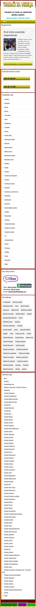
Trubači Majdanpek (9, 475)
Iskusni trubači (25, 306)
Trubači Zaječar (8, 581)
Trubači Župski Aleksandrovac (13, 590)
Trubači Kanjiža (8, 437)
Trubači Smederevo (10, 511)
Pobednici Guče (7, 322)
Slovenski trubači (25, 329)
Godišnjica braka (8, 306)
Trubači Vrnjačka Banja (11, 564)
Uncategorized (8, 240)
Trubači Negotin (8, 481)
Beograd (7, 103)
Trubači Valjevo (8, 552)
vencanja (18, 365)
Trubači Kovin (8, 452)
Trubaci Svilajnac (9, 537)
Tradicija (7, 220)
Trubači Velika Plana (10, 558)
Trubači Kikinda (8, 440)
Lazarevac (6, 310)
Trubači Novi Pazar (9, 487)
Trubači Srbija (8, 523)
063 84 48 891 (12, 18)
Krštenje (6, 143)
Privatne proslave (9, 183)
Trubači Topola (8, 543)
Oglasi (6, 167)
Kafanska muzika (9, 139)
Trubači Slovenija (8, 345)
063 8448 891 (16, 602)
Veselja (17, 369)
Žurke (6, 264)
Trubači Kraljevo (9, 458)
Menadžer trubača (9, 155)
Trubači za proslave (22, 349)
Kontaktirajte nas (9, 384)
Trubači (29, 333)
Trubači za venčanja (22, 357)
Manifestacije (8, 147)
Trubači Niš (7, 484)
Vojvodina (7, 260)
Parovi (21, 318)
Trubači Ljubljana (20, 341)
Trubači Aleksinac (9, 393)
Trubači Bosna (19, 337)
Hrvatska (7, 127)
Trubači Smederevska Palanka (13, 514)
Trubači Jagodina (9, 434)
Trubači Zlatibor (8, 584)
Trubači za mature (9, 228)
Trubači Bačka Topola (10, 402)
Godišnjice (7, 123)
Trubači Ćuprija (8, 423)
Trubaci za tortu (19, 333)
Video (6, 256)
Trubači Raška (8, 502)
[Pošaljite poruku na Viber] (11, 282)
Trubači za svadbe (24, 353)
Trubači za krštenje (8, 349)
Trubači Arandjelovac (10, 396)
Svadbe (6, 212)
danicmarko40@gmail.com (17, 292)
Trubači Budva (8, 417)
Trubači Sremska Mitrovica (12, 529)
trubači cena (29, 337)
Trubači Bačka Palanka (11, 399)
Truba (11, 333)
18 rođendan (6, 302)
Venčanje (26, 365)
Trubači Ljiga (8, 473)
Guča (16, 306)
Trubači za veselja (22, 361)
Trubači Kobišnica (9, 446)
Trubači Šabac (8, 508)
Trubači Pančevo (9, 493)
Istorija (6, 131)
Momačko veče (8, 159)
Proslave (7, 188)
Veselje (24, 369)
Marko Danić (8, 151)
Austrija (6, 99)
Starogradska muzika (10, 208)
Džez (6, 119)
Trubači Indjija (8, 431)
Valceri (6, 244)
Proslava (17, 322)
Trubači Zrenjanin (9, 587)
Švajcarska (7, 216)
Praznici (6, 180)
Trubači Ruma (8, 505)
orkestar (29, 314)
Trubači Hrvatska (8, 341)
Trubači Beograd (8, 337)
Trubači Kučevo (8, 464)
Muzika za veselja (8, 314)
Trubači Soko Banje (10, 517)
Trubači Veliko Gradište (11, 561)
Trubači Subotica (9, 534)
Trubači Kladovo (9, 443)
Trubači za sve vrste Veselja (12, 575)
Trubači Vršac (8, 567)
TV (5, 236)
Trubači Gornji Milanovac (11, 428)
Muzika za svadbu (26, 310)
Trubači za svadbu (8, 357)
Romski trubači (7, 329)
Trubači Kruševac (9, 461)
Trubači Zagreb (20, 345)
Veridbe (6, 252)
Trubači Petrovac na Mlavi (11, 496)
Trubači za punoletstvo (9, 353)
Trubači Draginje (9, 425)
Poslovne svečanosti (10, 175)
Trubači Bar (7, 405)
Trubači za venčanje (9, 361)
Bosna (6, 111)
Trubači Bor (7, 411)
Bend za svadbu (17, 302)
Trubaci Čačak (8, 420)
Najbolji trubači (20, 314)
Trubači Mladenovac (10, 478)
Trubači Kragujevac (9, 455)
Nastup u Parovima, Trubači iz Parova (15, 387)
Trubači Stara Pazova (10, 532)
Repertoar (7, 196)
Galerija (6, 381)
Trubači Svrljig (8, 540)
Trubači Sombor (8, 520)
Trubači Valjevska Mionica (12, 555)
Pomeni (6, 171)
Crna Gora (7, 115)
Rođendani (7, 200)
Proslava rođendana (9, 326)
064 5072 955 (24, 602)
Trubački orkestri (9, 232)
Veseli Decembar (8, 369)
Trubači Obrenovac (9, 490)
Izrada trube (7, 135)
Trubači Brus (7, 414)
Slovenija (7, 204)
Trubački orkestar (8, 365)
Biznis (6, 107)
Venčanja (7, 248)
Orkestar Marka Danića (10, 318)
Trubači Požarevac (9, 499)
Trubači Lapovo (8, 467)
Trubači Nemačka (9, 224)
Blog (5, 378)
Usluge (6, 593)
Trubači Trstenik (8, 546)
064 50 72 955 (24, 18)
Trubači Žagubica (9, 578)
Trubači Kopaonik (9, 449)
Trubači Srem (8, 526)
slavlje (16, 329)
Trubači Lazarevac (9, 470)
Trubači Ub (7, 549)
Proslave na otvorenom (11, 192)
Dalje (18, 63)
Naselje (6, 163)
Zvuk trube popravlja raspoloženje (14, 33)
